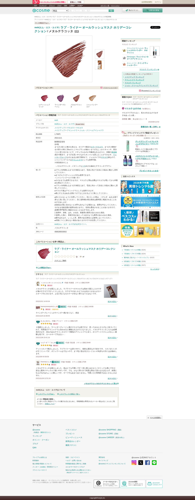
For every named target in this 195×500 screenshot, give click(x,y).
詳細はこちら (49, 404)
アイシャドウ (72, 130)
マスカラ (70, 128)
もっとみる (154, 269)
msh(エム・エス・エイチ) (46, 27)
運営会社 (102, 457)
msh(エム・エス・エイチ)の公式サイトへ (70, 224)
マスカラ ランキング (133, 83)
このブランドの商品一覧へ (69, 394)
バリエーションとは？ (110, 87)
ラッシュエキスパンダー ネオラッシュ (137, 50)
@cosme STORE (109, 433)
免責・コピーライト (73, 457)
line (154, 462)
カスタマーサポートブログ (75, 467)
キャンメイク (131, 63)
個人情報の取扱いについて (42, 464)
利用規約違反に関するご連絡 (76, 464)
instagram (134, 462)
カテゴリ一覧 (105, 5)
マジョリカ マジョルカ (135, 48)
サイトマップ (103, 460)
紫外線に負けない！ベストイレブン (136, 258)
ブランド (52, 5)
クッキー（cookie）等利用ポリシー (45, 467)
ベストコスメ (115, 5)
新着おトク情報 (75, 2)
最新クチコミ (71, 445)
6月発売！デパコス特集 (132, 265)
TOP (35, 5)
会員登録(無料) (147, 2)
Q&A (65, 5)
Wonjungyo (131, 57)
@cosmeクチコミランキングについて (112, 464)
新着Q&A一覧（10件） (150, 127)
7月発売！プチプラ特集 (132, 254)
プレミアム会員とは (39, 457)
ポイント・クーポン (40, 440)
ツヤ (84, 166)
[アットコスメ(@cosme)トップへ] (41, 11)
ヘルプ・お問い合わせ (73, 460)
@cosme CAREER (112, 437)
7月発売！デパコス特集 (132, 250)
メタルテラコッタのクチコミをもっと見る (100, 384)
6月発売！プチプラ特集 (132, 261)
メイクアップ (60, 128)
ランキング (43, 5)
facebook (147, 462)
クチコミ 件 (60, 261)
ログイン (158, 2)
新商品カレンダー (73, 441)
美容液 (114, 152)
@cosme (42, 431)
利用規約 (35, 460)
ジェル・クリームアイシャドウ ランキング (141, 86)
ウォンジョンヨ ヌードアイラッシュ (137, 58)
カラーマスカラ (97, 147)
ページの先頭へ (155, 418)
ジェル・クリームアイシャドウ (91, 130)
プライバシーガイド (39, 470)
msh (56, 120)
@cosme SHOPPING (111, 430)
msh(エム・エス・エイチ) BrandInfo (80, 124)
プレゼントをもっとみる (148, 171)
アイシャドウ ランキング (134, 80)
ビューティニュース (74, 437)
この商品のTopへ (44, 268)
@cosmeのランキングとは (151, 91)
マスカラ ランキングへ (148, 69)
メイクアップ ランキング (134, 77)
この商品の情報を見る (42, 23)
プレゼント (70, 433)
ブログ (59, 5)
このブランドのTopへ (46, 394)
